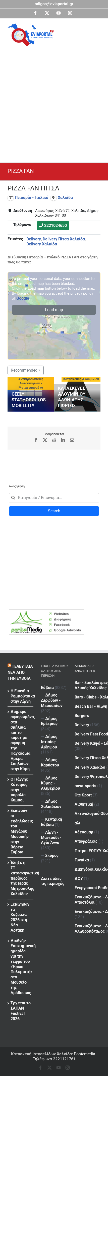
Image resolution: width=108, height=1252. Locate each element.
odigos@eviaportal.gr (54, 3)
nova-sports (85, 785)
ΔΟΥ (79, 878)
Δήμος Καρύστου (50, 762)
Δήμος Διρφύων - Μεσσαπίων (52, 700)
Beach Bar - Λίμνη (91, 706)
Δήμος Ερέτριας (49, 721)
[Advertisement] (54, 102)
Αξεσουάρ (84, 832)
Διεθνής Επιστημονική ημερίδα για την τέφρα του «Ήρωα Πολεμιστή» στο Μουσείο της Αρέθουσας (21, 966)
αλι (77, 823)
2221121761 (64, 1059)
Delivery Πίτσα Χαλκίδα (64, 239)
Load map (54, 309)
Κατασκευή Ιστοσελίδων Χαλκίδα (41, 1054)
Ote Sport (83, 795)
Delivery (33, 239)
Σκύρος (52, 855)
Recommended (24, 370)
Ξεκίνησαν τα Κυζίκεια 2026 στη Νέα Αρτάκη (20, 917)
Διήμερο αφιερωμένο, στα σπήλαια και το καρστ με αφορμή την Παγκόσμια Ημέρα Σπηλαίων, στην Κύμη (21, 740)
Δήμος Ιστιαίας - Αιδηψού (49, 741)
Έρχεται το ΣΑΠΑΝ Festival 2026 (21, 1011)
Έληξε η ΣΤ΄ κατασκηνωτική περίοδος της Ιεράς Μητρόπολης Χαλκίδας (21, 878)
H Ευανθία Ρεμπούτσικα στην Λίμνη (21, 696)
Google (22, 298)
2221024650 (55, 225)
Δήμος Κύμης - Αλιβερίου (50, 783)
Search (54, 511)
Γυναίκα (82, 860)
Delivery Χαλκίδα (41, 244)
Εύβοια (47, 687)
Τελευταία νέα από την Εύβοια (20, 672)
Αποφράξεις (86, 841)
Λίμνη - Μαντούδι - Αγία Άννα (51, 837)
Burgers (82, 715)
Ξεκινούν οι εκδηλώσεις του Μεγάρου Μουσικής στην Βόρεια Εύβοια (21, 831)
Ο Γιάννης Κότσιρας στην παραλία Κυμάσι (19, 789)
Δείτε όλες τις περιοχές (52, 881)
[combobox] (54, 498)
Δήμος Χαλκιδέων (51, 804)
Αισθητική (84, 804)
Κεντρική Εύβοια (51, 822)
